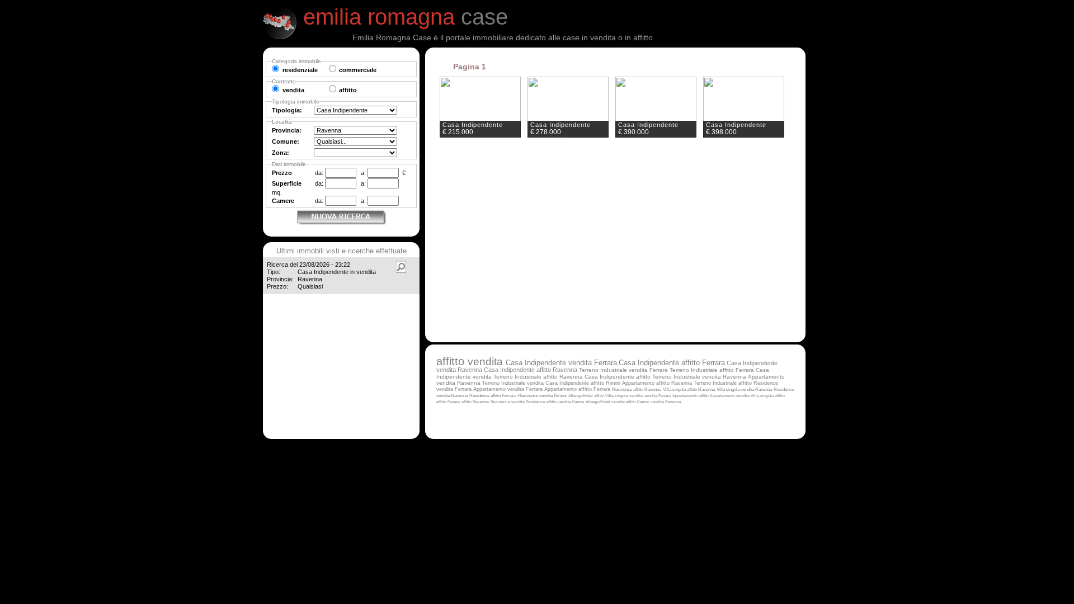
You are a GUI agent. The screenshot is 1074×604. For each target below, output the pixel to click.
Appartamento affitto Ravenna (657, 383)
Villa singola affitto (768, 396)
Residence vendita (508, 402)
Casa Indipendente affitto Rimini (582, 383)
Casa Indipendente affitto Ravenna (530, 369)
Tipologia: (287, 110)
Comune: (285, 141)
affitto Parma (637, 402)
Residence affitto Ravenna (636, 389)
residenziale (300, 70)
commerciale (357, 70)
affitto (452, 361)
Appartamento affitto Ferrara (577, 389)
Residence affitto (542, 402)
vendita (487, 361)
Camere (283, 200)
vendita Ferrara (657, 396)
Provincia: (287, 130)
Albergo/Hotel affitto (586, 395)
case (405, 16)
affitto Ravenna (475, 402)
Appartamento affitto (691, 396)
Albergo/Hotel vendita (606, 402)
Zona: (280, 152)
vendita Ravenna (666, 402)
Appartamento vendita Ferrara (508, 389)
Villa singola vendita (624, 396)
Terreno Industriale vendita (513, 383)
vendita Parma (571, 402)
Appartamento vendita (730, 396)
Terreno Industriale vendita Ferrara (623, 370)
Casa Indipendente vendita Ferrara (561, 362)
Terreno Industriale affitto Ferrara (712, 370)
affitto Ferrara (448, 402)
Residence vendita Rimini (542, 395)
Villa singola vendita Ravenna (744, 389)
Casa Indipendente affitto (618, 377)
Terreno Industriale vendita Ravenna (699, 377)
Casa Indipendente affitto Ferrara (672, 362)
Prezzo (282, 172)
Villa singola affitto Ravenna (689, 389)
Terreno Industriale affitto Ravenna (538, 377)
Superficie (287, 183)
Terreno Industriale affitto (723, 383)
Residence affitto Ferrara (492, 395)
